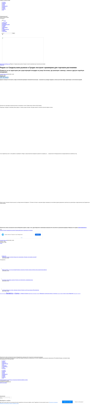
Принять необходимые (79, 401)
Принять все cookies (67, 401)
